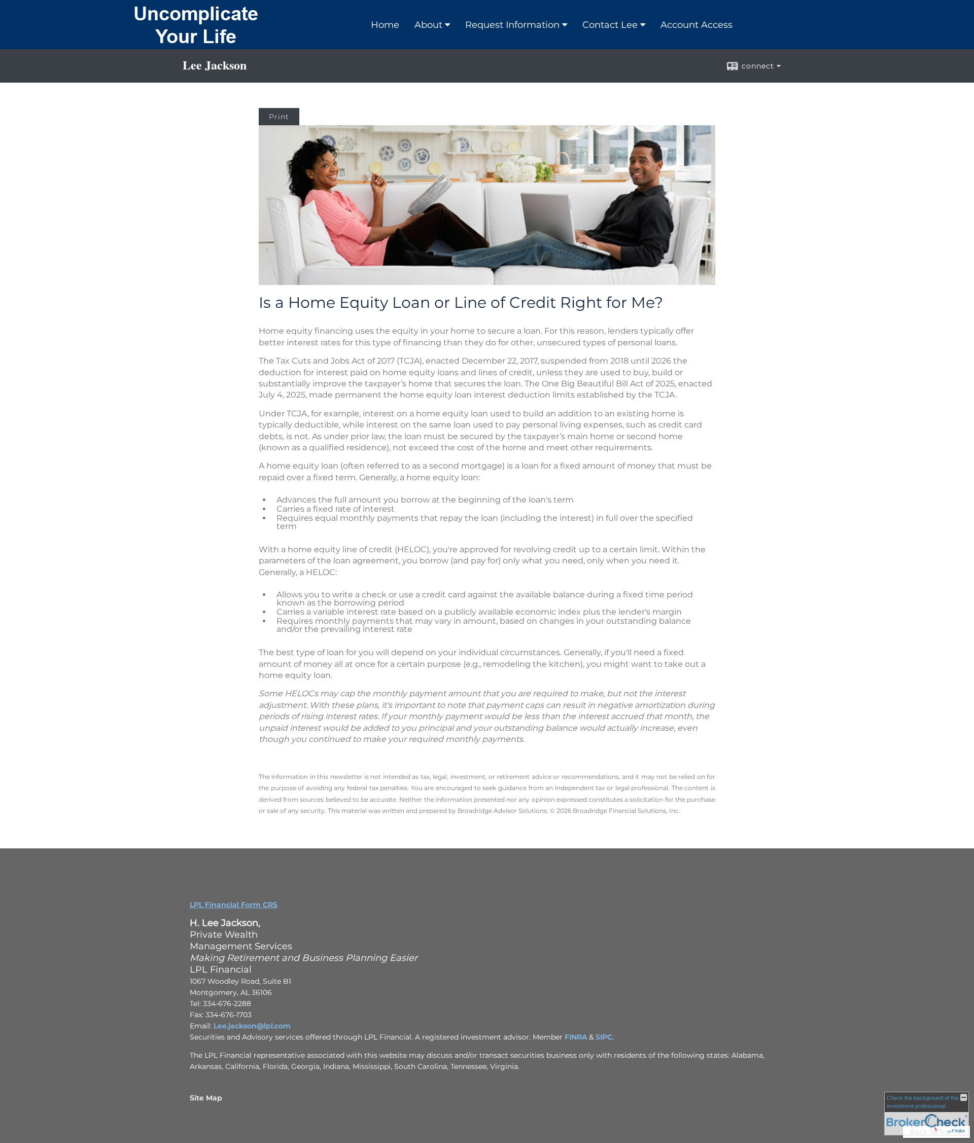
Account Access (696, 24)
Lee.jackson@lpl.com (252, 1025)
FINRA (576, 1037)
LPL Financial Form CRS (233, 904)
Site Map (206, 1097)
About (428, 24)
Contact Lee (610, 24)
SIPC (604, 1037)
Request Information (512, 24)
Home (385, 24)
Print (279, 116)
